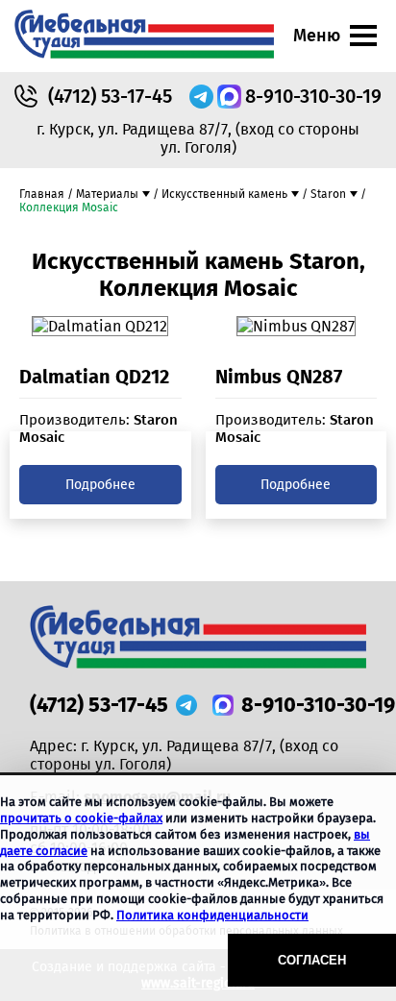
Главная (41, 194)
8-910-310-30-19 (313, 96)
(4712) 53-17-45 (99, 705)
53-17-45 (110, 96)
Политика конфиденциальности (212, 915)
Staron (328, 194)
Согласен (312, 960)
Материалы (107, 194)
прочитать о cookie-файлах (81, 818)
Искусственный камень (224, 194)
